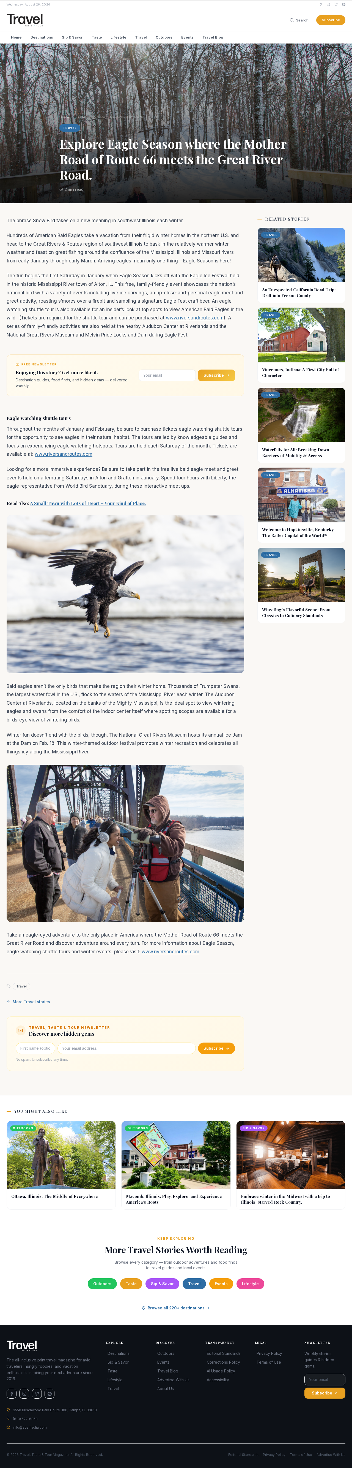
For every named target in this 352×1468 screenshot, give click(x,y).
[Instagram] (328, 4)
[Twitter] (336, 4)
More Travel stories (31, 1001)
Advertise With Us (173, 1379)
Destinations (42, 37)
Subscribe (331, 20)
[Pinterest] (343, 4)
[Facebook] (320, 4)
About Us (165, 1388)
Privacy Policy (269, 1353)
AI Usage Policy (221, 1371)
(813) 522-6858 (25, 1419)
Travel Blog (212, 37)
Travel (141, 37)
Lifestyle (118, 37)
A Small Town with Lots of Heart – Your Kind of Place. (88, 503)
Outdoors (164, 37)
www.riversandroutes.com (195, 318)
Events (187, 37)
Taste (97, 37)
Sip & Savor (72, 37)
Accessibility (218, 1379)
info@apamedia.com (30, 1427)
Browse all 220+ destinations (176, 1308)
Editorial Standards (224, 1353)
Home (16, 37)
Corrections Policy (223, 1362)
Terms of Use (269, 1362)
